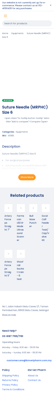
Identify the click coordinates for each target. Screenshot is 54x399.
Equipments (17, 33)
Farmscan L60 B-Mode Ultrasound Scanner (20, 228)
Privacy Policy (10, 384)
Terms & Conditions (13, 389)
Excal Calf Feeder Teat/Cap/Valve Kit (45, 228)
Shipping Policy (10, 375)
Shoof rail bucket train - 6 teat (20, 270)
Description (11, 146)
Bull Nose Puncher (32, 221)
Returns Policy (10, 380)
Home (5, 33)
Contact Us (34, 380)
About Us (33, 375)
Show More (27, 177)
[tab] (11, 146)
